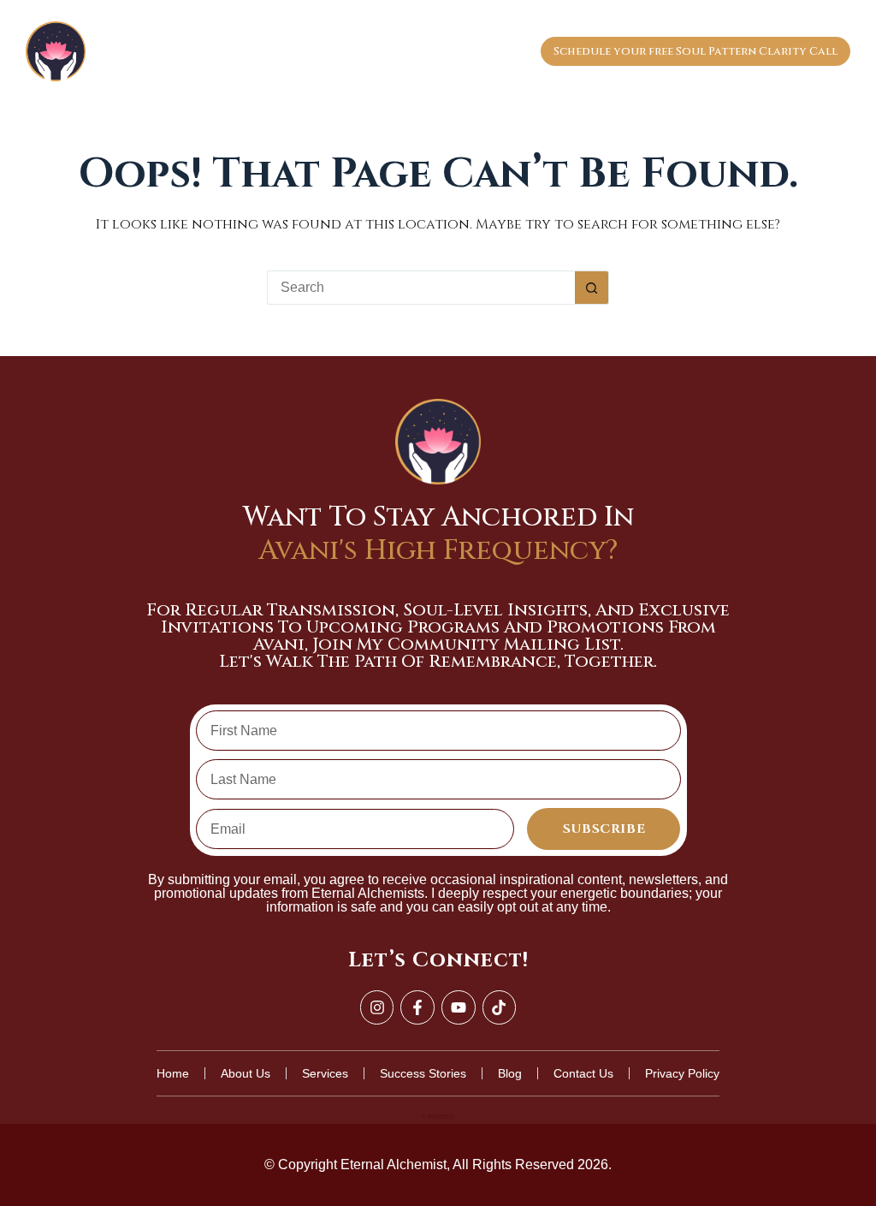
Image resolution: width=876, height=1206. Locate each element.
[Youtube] (458, 1007)
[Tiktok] (499, 1007)
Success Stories (479, 51)
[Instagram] (377, 1007)
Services (355, 51)
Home (183, 51)
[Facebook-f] (417, 1007)
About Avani (264, 51)
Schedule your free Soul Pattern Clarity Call (695, 51)
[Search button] (592, 287)
